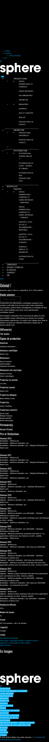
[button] (10, 299)
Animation (23, 100)
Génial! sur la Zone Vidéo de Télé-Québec (15, 643)
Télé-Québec (5, 333)
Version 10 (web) (6, 429)
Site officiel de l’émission (9, 638)
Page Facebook (5, 645)
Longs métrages (26, 91)
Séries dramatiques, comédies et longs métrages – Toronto (26, 212)
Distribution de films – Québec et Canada (26, 166)
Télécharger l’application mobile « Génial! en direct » (19, 641)
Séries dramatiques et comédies (26, 84)
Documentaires (26, 96)
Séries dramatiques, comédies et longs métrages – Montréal (26, 197)
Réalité (22, 117)
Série (2, 279)
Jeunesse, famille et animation (23, 249)
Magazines (23, 104)
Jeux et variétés (26, 113)
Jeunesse (23, 109)
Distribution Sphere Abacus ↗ (25, 156)
